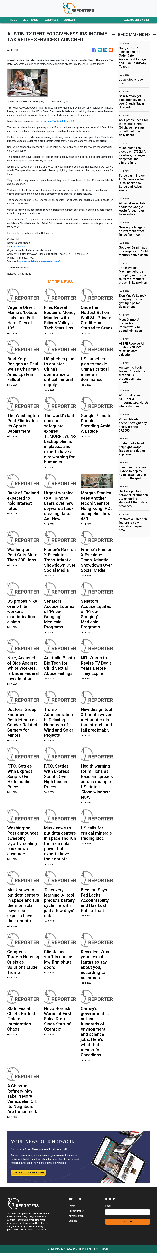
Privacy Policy (76, 1210)
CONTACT (69, 19)
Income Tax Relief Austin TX (59, 121)
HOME (13, 19)
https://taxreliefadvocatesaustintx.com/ (38, 261)
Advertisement (76, 1215)
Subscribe (127, 1221)
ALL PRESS (51, 19)
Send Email (20, 246)
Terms (72, 1206)
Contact (73, 1220)
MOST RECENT (31, 19)
